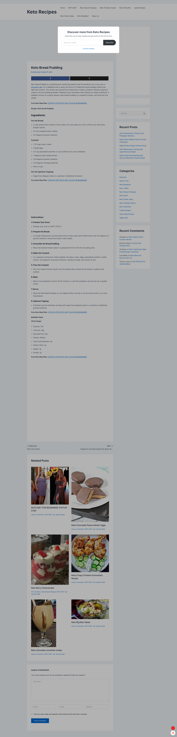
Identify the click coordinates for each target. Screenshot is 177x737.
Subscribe (109, 42)
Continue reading (88, 48)
